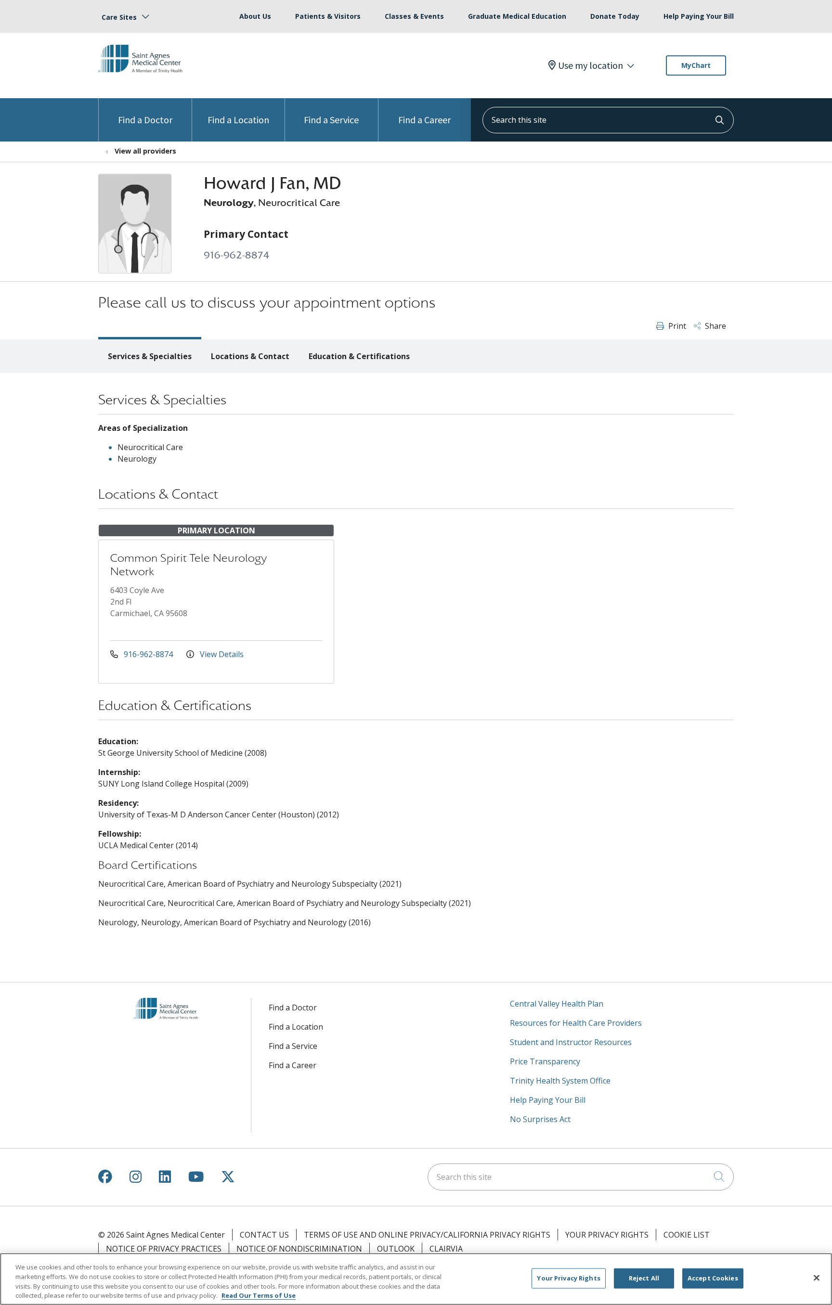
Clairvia (446, 1248)
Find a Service (331, 120)
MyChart (696, 65)
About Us (255, 16)
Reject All (644, 1278)
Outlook (396, 1248)
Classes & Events (414, 16)
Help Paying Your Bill (698, 16)
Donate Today (614, 16)
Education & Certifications (359, 356)
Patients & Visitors (328, 16)
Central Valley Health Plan (556, 1003)
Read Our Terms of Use (258, 1295)
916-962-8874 (236, 255)
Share (714, 326)
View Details (221, 654)
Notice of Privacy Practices (163, 1248)
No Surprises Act (540, 1119)
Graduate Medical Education (517, 16)
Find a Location (238, 120)
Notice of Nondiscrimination (299, 1248)
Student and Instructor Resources (571, 1042)
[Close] (816, 1277)
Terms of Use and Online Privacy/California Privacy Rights (427, 1234)
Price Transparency (545, 1061)
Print (676, 326)
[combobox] (608, 120)
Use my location (590, 65)
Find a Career (424, 120)
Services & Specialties (150, 356)
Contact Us (264, 1234)
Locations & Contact (250, 356)
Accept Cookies (713, 1278)
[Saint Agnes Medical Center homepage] (144, 80)
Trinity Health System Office (560, 1080)
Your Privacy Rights (607, 1234)
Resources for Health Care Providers (576, 1023)
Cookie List (686, 1234)
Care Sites (119, 17)
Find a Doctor (145, 120)
